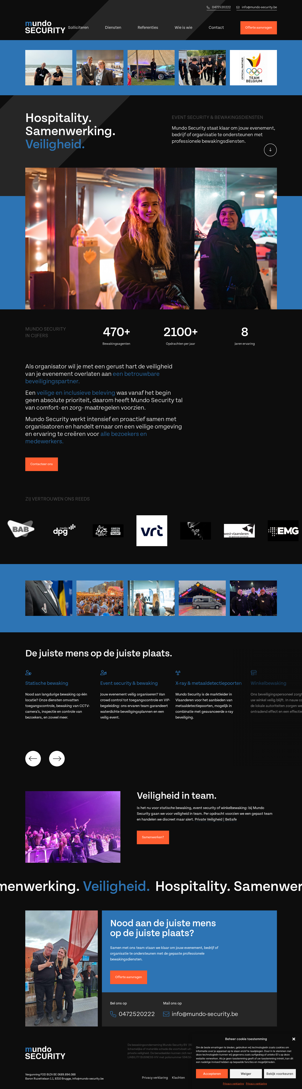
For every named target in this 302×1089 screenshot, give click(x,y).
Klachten (178, 1078)
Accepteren (212, 1074)
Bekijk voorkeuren (279, 1074)
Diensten (113, 27)
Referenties (148, 27)
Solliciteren (78, 27)
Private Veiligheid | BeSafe (216, 819)
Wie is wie (183, 27)
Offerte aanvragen (258, 28)
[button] (294, 1039)
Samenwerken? (153, 837)
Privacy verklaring (233, 1083)
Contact (216, 27)
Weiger (246, 1074)
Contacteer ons (41, 464)
